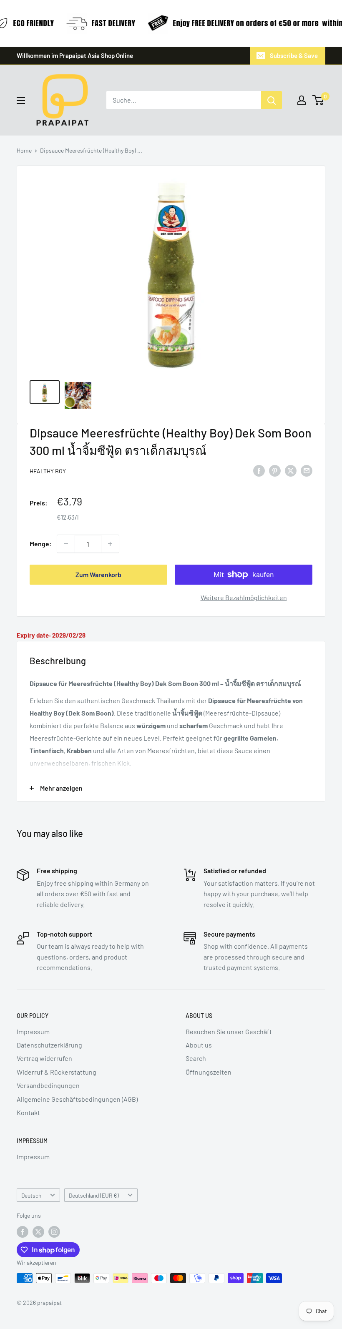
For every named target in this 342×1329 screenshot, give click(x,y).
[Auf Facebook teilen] (259, 470)
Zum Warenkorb (98, 574)
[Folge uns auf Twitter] (38, 1232)
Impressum (33, 1031)
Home (24, 150)
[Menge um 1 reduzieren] (66, 544)
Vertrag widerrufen (44, 1058)
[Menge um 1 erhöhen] (110, 544)
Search (196, 1058)
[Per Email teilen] (306, 470)
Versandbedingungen (48, 1085)
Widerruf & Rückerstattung (56, 1072)
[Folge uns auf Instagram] (54, 1232)
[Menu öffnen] (21, 100)
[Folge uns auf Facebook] (22, 1232)
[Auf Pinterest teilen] (275, 470)
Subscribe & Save (294, 55)
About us (199, 1045)
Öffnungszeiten (208, 1072)
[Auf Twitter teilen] (291, 470)
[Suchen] (271, 100)
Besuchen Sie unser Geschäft (229, 1031)
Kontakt (28, 1112)
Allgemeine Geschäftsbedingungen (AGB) (77, 1099)
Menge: (41, 544)
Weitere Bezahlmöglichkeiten (244, 597)
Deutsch (31, 1195)
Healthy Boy (48, 471)
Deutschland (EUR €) (94, 1195)
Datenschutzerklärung (49, 1045)
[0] (318, 100)
